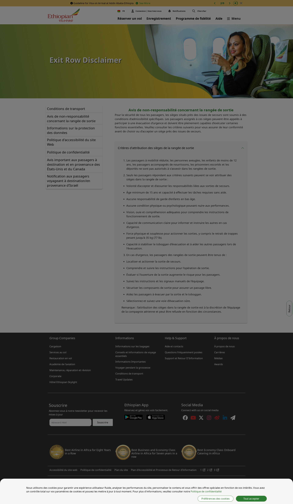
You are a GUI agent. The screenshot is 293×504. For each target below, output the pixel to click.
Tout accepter (251, 498)
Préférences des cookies (215, 498)
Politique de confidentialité (206, 491)
